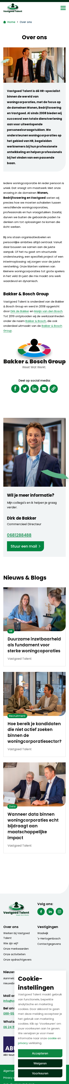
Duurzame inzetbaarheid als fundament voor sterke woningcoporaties (34, 645)
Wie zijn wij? (10, 943)
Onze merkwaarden (16, 949)
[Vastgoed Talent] (20, 8)
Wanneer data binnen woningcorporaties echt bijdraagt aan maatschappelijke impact (33, 826)
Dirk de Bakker (19, 311)
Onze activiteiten (14, 954)
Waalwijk (42, 933)
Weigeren (40, 1063)
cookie (52, 1038)
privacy (23, 1043)
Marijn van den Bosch (48, 311)
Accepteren (40, 1053)
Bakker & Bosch (35, 321)
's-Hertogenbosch (49, 938)
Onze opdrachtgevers (17, 959)
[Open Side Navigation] (63, 8)
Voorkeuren (40, 1073)
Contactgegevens (49, 944)
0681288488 (19, 535)
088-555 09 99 (14, 1013)
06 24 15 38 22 (13, 1027)
